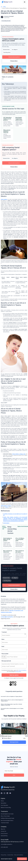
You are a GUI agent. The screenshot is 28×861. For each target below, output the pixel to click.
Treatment (4, 632)
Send (14, 775)
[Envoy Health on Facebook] (1, 793)
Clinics (2, 800)
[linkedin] (15, 685)
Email (3, 646)
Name (3, 639)
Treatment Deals (5, 822)
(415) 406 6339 (4, 847)
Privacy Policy (18, 671)
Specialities (3, 803)
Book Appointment (14, 742)
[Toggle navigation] (24, 2)
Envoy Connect (4, 833)
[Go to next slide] (26, 735)
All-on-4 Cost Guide (5, 816)
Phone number (5, 653)
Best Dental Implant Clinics (7, 820)
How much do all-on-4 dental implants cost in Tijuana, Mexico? (12, 709)
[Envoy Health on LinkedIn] (7, 793)
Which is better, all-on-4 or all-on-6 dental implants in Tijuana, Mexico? (12, 700)
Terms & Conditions (22, 670)
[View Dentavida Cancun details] (14, 728)
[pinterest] (13, 682)
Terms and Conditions (18, 854)
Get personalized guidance (14, 57)
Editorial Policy (4, 835)
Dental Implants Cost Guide (7, 813)
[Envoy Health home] (12, 787)
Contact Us (3, 831)
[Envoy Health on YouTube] (10, 793)
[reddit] (15, 682)
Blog (5, 6)
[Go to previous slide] (1, 735)
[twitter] (11, 685)
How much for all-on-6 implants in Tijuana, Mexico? (11, 696)
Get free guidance (22, 858)
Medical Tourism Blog (6, 807)
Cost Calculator (4, 805)
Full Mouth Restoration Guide (7, 818)
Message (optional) (6, 660)
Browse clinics (14, 61)
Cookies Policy (10, 854)
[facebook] (11, 682)
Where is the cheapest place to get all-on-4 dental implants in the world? (11, 705)
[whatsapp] (13, 685)
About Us (3, 829)
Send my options (14, 675)
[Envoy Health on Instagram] (4, 793)
